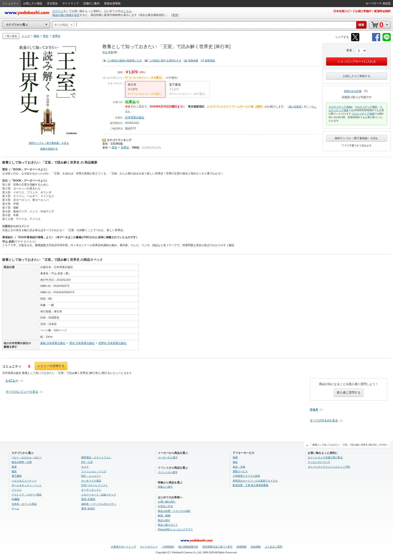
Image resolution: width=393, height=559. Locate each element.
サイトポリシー (149, 546)
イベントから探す (168, 472)
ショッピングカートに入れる (357, 61)
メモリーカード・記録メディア (98, 494)
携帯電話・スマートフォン (96, 457)
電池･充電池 (88, 499)
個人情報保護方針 (188, 546)
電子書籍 (17, 476)
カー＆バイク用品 (91, 480)
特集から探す (165, 486)
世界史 (125, 147)
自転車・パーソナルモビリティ (98, 504)
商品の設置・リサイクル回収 (174, 511)
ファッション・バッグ (93, 471)
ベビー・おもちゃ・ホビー (27, 457)
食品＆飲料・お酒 (22, 462)
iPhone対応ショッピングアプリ (175, 529)
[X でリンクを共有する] (355, 40)
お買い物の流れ (166, 501)
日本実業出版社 (134, 117)
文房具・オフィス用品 (24, 504)
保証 (235, 462)
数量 (349, 50)
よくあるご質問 (273, 546)
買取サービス (240, 471)
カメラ (85, 466)
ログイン (57, 11)
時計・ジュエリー (91, 476)
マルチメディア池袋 (363, 113)
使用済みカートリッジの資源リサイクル (255, 480)
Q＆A (314, 409)
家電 (14, 466)
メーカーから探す (168, 457)
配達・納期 (164, 515)
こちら (127, 11)
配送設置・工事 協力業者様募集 (250, 485)
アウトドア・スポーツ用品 (27, 494)
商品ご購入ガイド (168, 524)
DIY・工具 (87, 462)
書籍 (105, 143)
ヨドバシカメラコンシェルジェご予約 (329, 466)
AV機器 (16, 499)
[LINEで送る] (387, 40)
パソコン (17, 489)
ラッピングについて (319, 462)
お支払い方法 (165, 506)
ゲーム (15, 508)
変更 (175, 15)
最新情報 (210, 60)
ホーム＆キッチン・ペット (27, 485)
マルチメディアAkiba (340, 106)
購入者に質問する (348, 392)
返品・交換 (239, 466)
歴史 (114, 147)
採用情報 (242, 546)
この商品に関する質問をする (165, 60)
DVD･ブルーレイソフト (94, 485)
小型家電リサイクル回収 (246, 476)
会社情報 (256, 546)
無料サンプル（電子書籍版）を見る (49, 143)
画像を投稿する (49, 148)
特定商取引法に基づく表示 (217, 546)
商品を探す (164, 520)
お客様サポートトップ (123, 546)
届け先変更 (295, 106)
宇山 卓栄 (107, 52)
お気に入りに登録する (356, 76)
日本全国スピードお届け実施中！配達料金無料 (362, 11)
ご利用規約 (168, 546)
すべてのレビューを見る (22, 391)
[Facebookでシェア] (376, 40)
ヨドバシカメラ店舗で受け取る (325, 457)
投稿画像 (193, 60)
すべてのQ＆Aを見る (324, 420)
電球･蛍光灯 (88, 508)
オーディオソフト (91, 489)
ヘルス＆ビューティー (24, 480)
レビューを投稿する (51, 366)
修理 (235, 457)
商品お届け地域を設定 (66, 15)
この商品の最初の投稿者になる (124, 60)
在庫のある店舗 (352, 91)
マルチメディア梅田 (366, 106)
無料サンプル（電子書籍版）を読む (356, 138)
